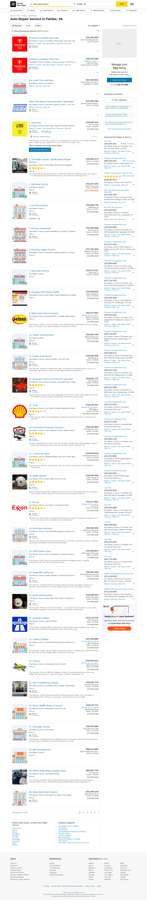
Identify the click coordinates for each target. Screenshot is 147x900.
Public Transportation (52, 554)
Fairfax (23, 16)
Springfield (16, 834)
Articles (52, 863)
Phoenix (123, 877)
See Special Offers (49, 43)
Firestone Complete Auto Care (44, 38)
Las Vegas (108, 872)
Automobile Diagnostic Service (130, 355)
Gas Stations (49, 408)
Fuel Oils (63, 664)
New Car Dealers (51, 382)
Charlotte (92, 872)
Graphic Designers (51, 575)
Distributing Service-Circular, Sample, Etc (73, 575)
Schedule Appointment (41, 150)
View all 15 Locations (91, 315)
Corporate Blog (15, 870)
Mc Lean (15, 837)
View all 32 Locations (91, 407)
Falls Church (16, 828)
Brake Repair (58, 41)
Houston (107, 865)
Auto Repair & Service (36, 41)
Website (31, 43)
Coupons (38, 43)
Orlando (123, 872)
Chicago (91, 875)
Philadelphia (124, 875)
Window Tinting (69, 430)
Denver (91, 879)
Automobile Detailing (52, 774)
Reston (14, 832)
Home (12, 16)
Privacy (46, 886)
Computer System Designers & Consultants (76, 554)
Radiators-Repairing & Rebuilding (66, 408)
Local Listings (115, 185)
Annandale (16, 839)
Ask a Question (120, 100)
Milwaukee (124, 865)
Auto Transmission (73, 104)
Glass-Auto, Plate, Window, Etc (69, 457)
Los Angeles (109, 875)
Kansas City (109, 870)
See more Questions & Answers (119, 129)
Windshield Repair (51, 457)
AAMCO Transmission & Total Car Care (118, 173)
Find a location (130, 161)
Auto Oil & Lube (69, 41)
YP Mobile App (54, 868)
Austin (91, 865)
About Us (13, 863)
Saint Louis (124, 879)
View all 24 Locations (91, 641)
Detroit (107, 863)
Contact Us (14, 865)
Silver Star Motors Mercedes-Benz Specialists (51, 101)
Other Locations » (92, 61)
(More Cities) (103, 859)
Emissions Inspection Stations (55, 104)
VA (18, 16)
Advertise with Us (16, 868)
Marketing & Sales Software (20, 879)
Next (98, 812)
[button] (132, 4)
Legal (99, 886)
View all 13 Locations (91, 663)
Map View (18, 26)
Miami (122, 863)
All (29, 26)
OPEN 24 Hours (42, 31)
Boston (91, 870)
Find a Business (55, 865)
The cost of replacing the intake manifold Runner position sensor (116, 115)
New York (123, 868)
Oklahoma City (125, 870)
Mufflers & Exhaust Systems (55, 62)
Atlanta (91, 863)
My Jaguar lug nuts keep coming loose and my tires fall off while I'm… (118, 123)
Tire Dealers (49, 41)
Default (95, 26)
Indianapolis (109, 868)
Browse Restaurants (56, 875)
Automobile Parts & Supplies (55, 316)
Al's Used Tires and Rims (41, 80)
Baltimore (92, 868)
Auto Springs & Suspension (64, 598)
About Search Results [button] (130, 26)
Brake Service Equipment (63, 165)
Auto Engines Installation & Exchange (58, 795)
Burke (14, 843)
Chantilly (15, 836)
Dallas (91, 877)
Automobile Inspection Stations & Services (60, 252)
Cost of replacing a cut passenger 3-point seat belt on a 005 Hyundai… (117, 107)
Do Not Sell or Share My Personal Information (67, 886)
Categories (53, 872)
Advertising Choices (17, 872)
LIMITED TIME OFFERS (65, 137)
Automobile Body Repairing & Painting (58, 531)
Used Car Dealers (51, 359)
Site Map (52, 870)
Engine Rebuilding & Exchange (55, 231)
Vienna (14, 830)
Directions (60, 43)
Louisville (108, 877)
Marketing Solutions (17, 877)
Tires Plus (107, 141)
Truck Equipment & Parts (54, 430)
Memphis (108, 879)
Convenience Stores (62, 505)
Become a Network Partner (19, 875)
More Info (68, 43)
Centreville (16, 841)
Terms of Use (90, 886)
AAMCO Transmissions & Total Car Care (118, 574)
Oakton (14, 845)
